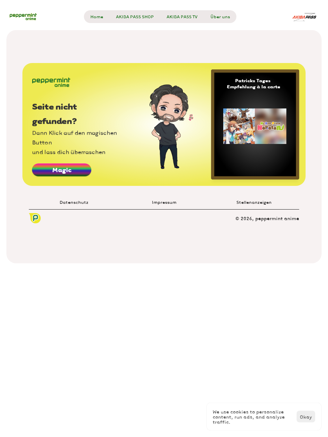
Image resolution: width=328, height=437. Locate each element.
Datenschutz (74, 202)
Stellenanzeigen (254, 202)
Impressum (164, 202)
